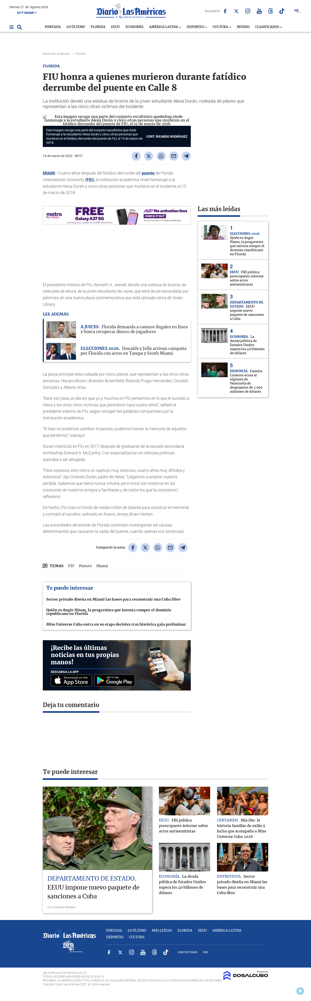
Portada (53, 27)
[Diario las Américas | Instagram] (248, 11)
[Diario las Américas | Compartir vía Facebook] (136, 156)
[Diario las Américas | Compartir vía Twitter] (148, 156)
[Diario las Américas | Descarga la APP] (72, 681)
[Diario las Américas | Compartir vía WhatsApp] (161, 156)
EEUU (115, 27)
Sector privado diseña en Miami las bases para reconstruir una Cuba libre (113, 599)
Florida (98, 27)
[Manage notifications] (300, 991)
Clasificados (267, 27)
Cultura (221, 27)
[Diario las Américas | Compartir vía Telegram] (186, 156)
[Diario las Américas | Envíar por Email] (173, 156)
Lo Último (75, 27)
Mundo (243, 27)
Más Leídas (162, 930)
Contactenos (187, 952)
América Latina (164, 27)
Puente (85, 566)
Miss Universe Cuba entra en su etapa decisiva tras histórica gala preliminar (116, 624)
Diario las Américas (56, 54)
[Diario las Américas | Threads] (270, 11)
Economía (134, 27)
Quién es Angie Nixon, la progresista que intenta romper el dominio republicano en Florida (108, 612)
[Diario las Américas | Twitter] (236, 11)
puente (148, 173)
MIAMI (49, 173)
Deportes (196, 27)
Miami (102, 566)
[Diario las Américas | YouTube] (259, 11)
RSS (205, 952)
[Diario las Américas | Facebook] (225, 11)
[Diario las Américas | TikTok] (282, 11)
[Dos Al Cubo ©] (245, 979)
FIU (90, 179)
